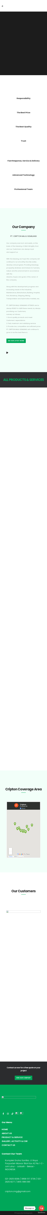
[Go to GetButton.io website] (41, 1212)
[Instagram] (7, 1113)
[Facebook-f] (3, 1113)
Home (5, 1129)
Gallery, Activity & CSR (14, 1141)
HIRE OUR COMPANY (23, 1078)
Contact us (8, 1145)
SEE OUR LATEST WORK (16, 341)
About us (7, 1133)
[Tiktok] (12, 1113)
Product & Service (12, 1137)
